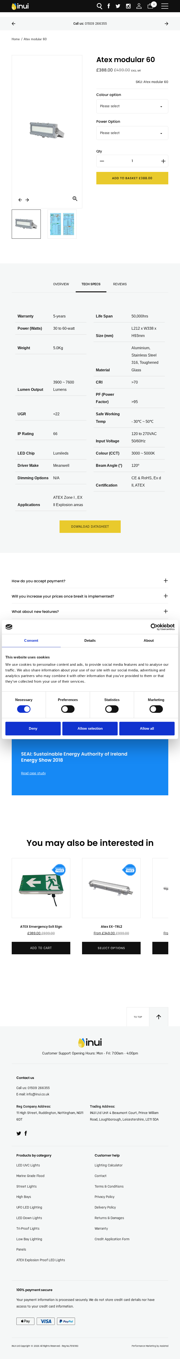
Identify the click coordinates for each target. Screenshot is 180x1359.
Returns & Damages (109, 1218)
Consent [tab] (31, 640)
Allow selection (90, 728)
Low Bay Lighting (29, 1239)
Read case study (33, 773)
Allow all (147, 728)
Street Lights (26, 1186)
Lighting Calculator (109, 1165)
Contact (101, 1176)
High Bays (23, 1197)
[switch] (68, 709)
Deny (33, 728)
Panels (21, 1249)
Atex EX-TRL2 (111, 926)
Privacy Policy (104, 1197)
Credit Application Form (112, 1239)
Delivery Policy (105, 1207)
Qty (99, 151)
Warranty (101, 1228)
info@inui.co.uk (37, 1094)
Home (16, 39)
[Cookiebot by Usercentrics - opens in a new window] (154, 626)
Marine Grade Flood (30, 1176)
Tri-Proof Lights (27, 1228)
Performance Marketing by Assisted (150, 1346)
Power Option (108, 121)
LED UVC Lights (28, 1165)
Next (166, 23)
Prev (13, 23)
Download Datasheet (90, 526)
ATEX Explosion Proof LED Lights (40, 1260)
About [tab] (149, 640)
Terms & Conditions (109, 1186)
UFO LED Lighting (29, 1207)
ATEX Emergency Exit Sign (41, 926)
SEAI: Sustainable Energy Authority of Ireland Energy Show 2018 (74, 757)
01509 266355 (90, 23)
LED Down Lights (29, 1218)
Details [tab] (90, 640)
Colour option (108, 94)
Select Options (111, 948)
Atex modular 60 (35, 39)
